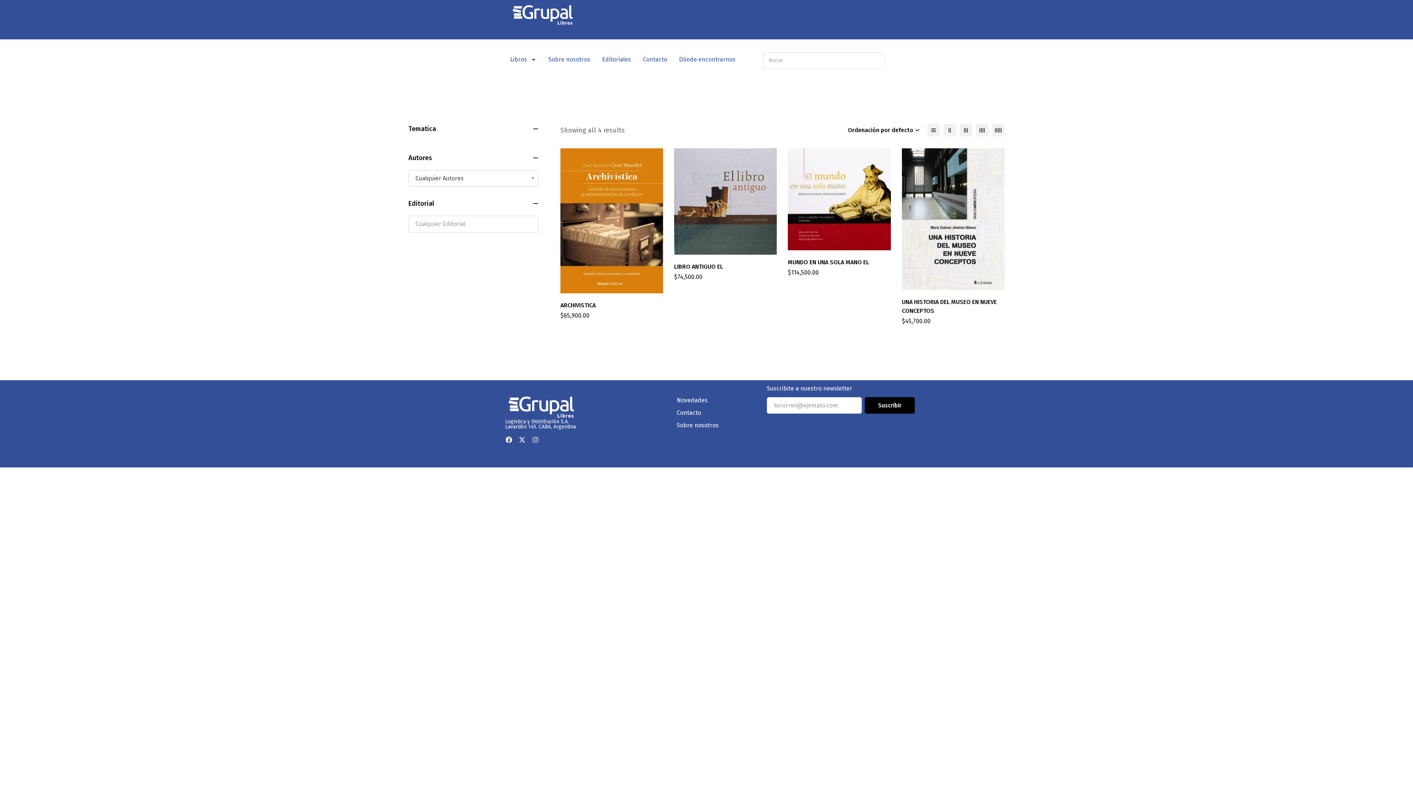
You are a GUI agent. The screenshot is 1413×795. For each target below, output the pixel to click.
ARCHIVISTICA (578, 305)
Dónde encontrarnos (707, 59)
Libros (518, 59)
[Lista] (933, 130)
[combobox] (473, 178)
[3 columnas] (966, 130)
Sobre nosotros (569, 59)
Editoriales (616, 59)
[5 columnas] (998, 130)
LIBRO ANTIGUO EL (698, 266)
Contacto (655, 59)
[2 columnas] (949, 130)
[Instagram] (535, 439)
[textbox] (473, 178)
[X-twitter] (522, 439)
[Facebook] (509, 439)
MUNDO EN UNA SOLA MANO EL (828, 262)
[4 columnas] (982, 130)
